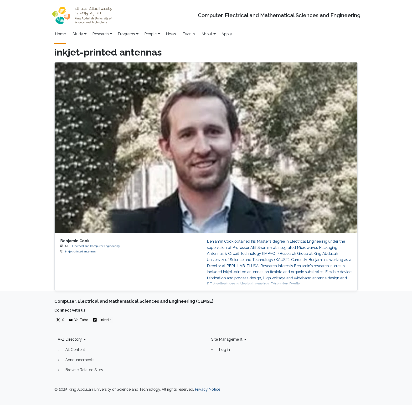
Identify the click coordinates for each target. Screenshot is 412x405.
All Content (75, 349)
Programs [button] (126, 34)
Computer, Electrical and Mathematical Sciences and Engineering (279, 15)
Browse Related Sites (84, 370)
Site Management (226, 339)
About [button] (206, 34)
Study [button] (77, 34)
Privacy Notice (207, 389)
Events (189, 34)
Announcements (79, 360)
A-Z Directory (70, 339)
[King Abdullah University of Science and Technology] (82, 15)
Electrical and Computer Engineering (96, 246)
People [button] (150, 34)
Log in (224, 349)
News (171, 34)
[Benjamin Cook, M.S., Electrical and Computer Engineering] (206, 147)
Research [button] (100, 34)
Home (60, 34)
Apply (226, 34)
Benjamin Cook (74, 241)
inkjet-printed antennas (80, 251)
